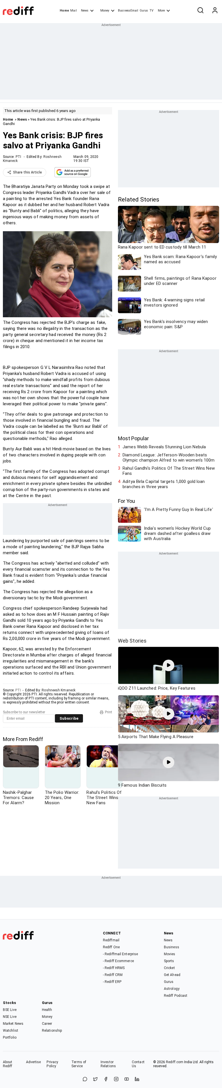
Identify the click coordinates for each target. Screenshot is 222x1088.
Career (47, 1024)
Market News (13, 1024)
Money (104, 10)
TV (151, 10)
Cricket (169, 968)
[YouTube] (126, 1079)
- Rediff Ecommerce (118, 961)
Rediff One (111, 947)
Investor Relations (108, 1064)
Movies (169, 954)
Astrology (172, 989)
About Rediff (7, 1064)
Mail (73, 10)
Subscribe (69, 718)
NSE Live (9, 1017)
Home (64, 10)
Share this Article (27, 172)
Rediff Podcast (175, 996)
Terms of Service (78, 1064)
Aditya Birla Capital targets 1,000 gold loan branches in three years (164, 484)
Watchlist (10, 1031)
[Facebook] (105, 1079)
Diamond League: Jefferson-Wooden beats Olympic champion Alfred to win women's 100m (168, 457)
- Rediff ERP (112, 982)
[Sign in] (214, 10)
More (161, 10)
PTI (18, 157)
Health (47, 1010)
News (84, 10)
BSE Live (9, 1010)
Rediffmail (111, 940)
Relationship (52, 1031)
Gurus (144, 10)
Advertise (33, 1062)
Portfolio (9, 1037)
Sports (169, 961)
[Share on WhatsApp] (85, 1079)
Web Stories (132, 641)
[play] (168, 665)
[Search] (200, 10)
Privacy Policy (52, 1064)
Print (108, 712)
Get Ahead (172, 975)
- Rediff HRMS (114, 968)
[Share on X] (95, 1079)
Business (171, 947)
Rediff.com (174, 1062)
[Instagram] (116, 1079)
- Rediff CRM (113, 975)
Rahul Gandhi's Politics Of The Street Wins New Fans (169, 471)
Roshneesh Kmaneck (58, 690)
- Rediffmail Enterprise (120, 954)
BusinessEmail (128, 10)
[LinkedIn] (137, 1079)
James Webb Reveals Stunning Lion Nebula (164, 446)
